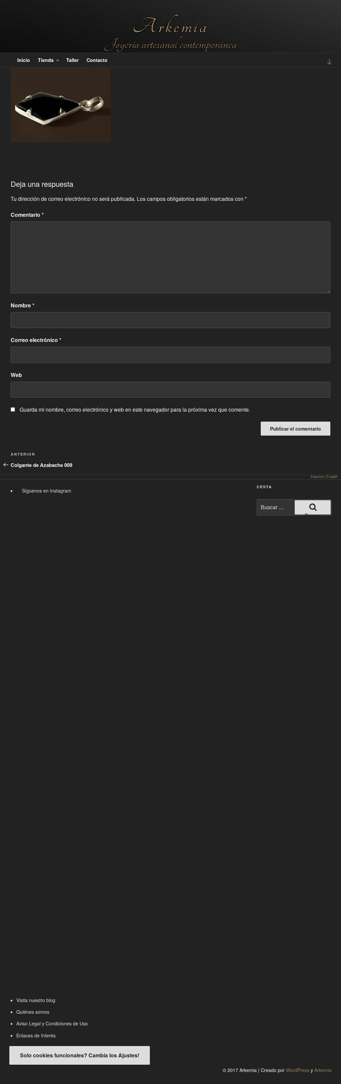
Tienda (46, 60)
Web (16, 375)
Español (317, 476)
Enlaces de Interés (36, 1035)
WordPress (297, 1070)
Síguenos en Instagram (46, 490)
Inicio (23, 60)
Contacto (97, 60)
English (332, 476)
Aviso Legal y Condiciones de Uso (52, 1023)
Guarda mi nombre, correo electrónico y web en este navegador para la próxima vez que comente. (135, 409)
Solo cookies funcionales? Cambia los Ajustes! (79, 1055)
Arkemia (170, 26)
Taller (72, 60)
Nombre (22, 305)
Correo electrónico (36, 340)
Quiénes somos (32, 1011)
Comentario (27, 214)
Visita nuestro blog (35, 1000)
